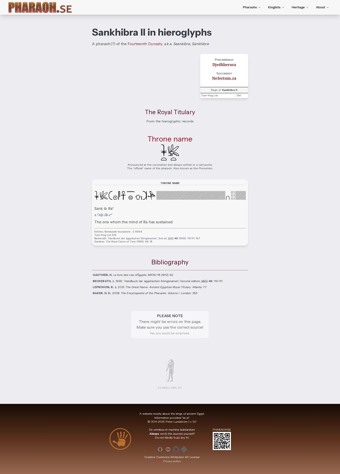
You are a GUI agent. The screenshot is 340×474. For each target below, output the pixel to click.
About (320, 7)
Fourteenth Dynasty (145, 44)
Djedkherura (224, 65)
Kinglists (274, 7)
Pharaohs (250, 7)
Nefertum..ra (224, 78)
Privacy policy (172, 461)
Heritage (298, 7)
